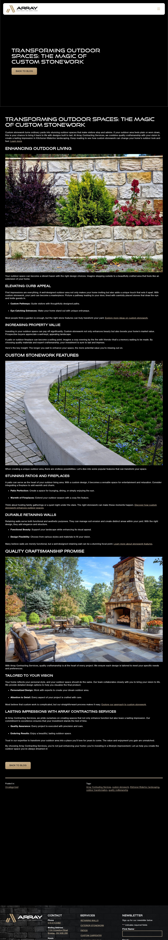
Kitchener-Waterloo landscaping (144, 787)
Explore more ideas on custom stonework (126, 318)
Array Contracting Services (98, 787)
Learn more (16, 141)
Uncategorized (11, 787)
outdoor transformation (96, 790)
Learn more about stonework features (133, 544)
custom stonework (120, 787)
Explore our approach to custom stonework (123, 704)
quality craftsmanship (118, 790)
